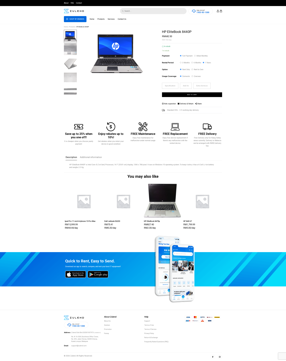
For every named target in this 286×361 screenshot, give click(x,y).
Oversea (197, 76)
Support (147, 321)
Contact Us (122, 19)
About (66, 3)
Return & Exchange (151, 337)
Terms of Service (150, 329)
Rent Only (186, 69)
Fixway (106, 333)
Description (71, 157)
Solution (107, 325)
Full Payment (187, 56)
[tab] (71, 157)
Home (92, 19)
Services (111, 19)
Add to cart (192, 94)
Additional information (91, 157)
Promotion (108, 329)
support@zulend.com (79, 346)
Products (101, 19)
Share (199, 104)
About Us (107, 321)
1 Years (208, 63)
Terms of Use (149, 325)
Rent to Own (198, 69)
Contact (79, 3)
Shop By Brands (76, 19)
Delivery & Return (186, 104)
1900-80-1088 (203, 12)
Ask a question (170, 104)
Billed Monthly (202, 56)
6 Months (197, 63)
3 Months (186, 63)
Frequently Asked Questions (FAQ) (156, 342)
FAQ (72, 3)
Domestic (186, 76)
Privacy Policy (149, 333)
